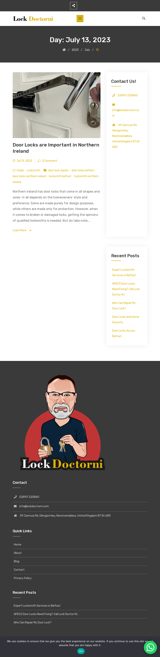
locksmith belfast (60, 176)
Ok (81, 651)
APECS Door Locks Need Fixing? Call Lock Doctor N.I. (126, 289)
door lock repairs (58, 170)
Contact (19, 569)
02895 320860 (126, 95)
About (18, 553)
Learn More (20, 230)
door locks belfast (83, 170)
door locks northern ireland (29, 176)
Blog (16, 561)
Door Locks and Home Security (125, 319)
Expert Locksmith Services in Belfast (124, 272)
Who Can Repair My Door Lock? (124, 305)
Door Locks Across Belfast (123, 333)
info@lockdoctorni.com (125, 110)
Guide (20, 170)
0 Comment (49, 160)
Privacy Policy (23, 578)
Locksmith (33, 170)
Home (17, 544)
